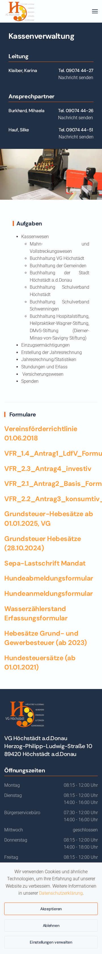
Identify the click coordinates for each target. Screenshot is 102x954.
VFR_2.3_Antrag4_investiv (47, 468)
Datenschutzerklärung (61, 893)
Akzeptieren (51, 908)
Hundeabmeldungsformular (48, 578)
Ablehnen (51, 925)
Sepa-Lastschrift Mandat (45, 563)
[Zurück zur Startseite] (19, 11)
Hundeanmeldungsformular (48, 593)
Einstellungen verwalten (51, 942)
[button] (95, 11)
